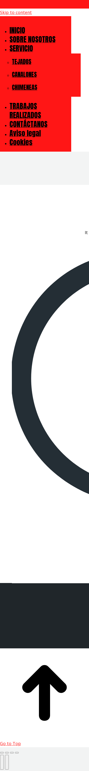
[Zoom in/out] (17, 752)
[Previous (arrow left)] (2, 762)
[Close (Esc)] (2, 752)
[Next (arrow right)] (7, 762)
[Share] (7, 752)
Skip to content (16, 12)
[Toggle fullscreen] (12, 752)
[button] (35, 21)
